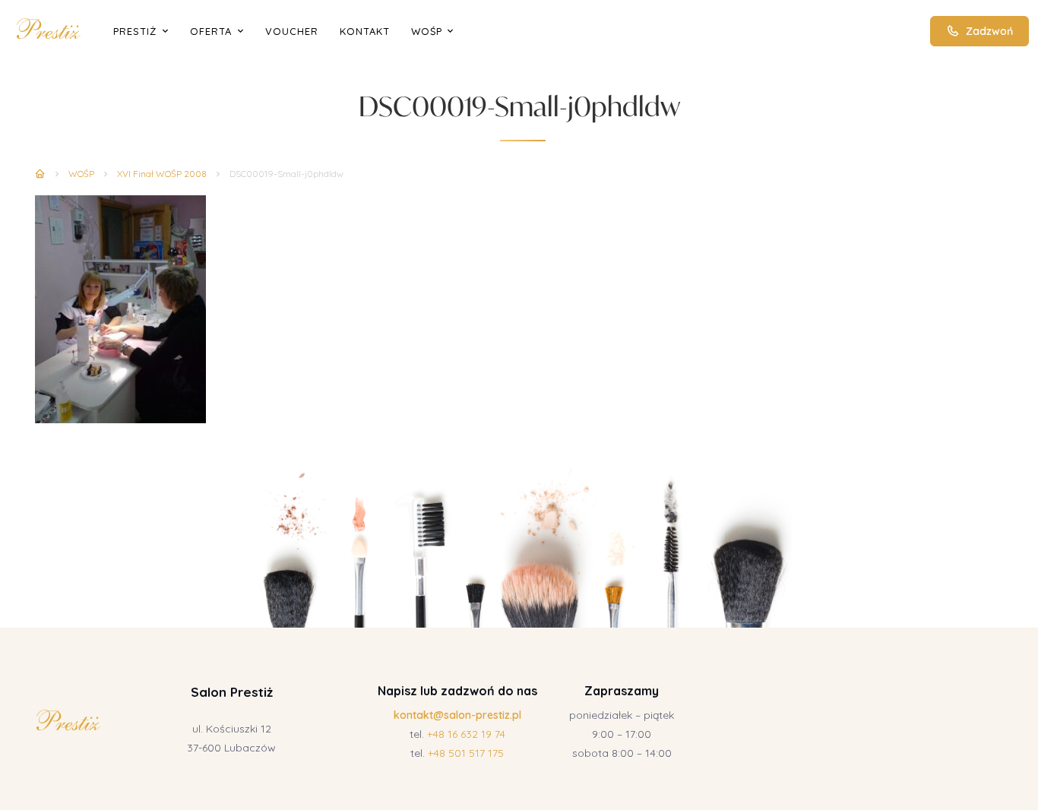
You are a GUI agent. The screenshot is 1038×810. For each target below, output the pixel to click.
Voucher (291, 31)
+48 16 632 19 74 (466, 734)
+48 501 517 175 (466, 753)
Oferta (211, 31)
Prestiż (135, 31)
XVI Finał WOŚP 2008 (162, 173)
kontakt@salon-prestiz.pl (457, 715)
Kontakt (365, 31)
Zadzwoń (989, 31)
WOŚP (426, 31)
